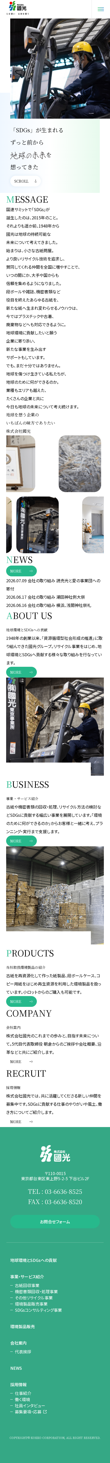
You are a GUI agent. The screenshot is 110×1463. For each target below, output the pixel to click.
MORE (15, 571)
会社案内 (18, 1343)
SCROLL (21, 181)
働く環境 (22, 1399)
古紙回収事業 (27, 1285)
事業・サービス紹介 (27, 1276)
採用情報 (18, 1384)
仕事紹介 (23, 1393)
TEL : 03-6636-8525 (55, 1191)
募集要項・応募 (28, 1412)
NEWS (16, 1368)
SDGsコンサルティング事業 (38, 1310)
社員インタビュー (30, 1405)
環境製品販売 (22, 1326)
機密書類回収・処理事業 (36, 1291)
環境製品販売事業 (31, 1304)
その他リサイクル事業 (34, 1298)
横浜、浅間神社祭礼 (73, 605)
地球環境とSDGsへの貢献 (33, 1260)
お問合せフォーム (55, 1221)
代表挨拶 (23, 1351)
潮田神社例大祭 (70, 597)
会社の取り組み (41, 580)
